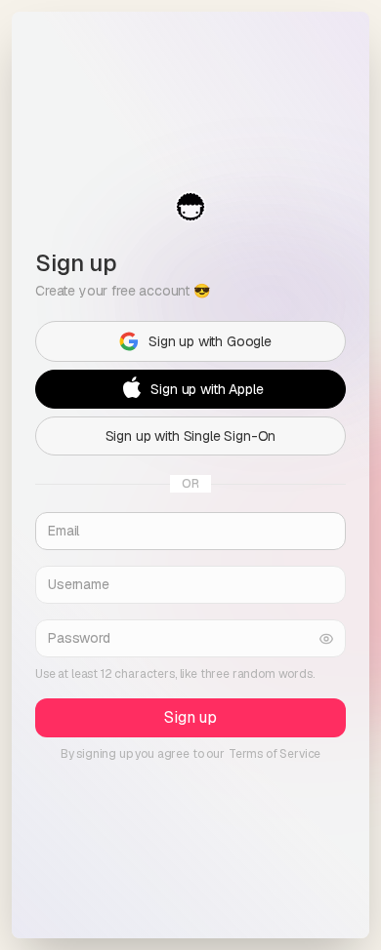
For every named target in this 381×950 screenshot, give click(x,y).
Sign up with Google (210, 341)
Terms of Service (274, 754)
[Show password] (326, 638)
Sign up (190, 717)
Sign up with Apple (206, 389)
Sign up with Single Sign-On (191, 436)
